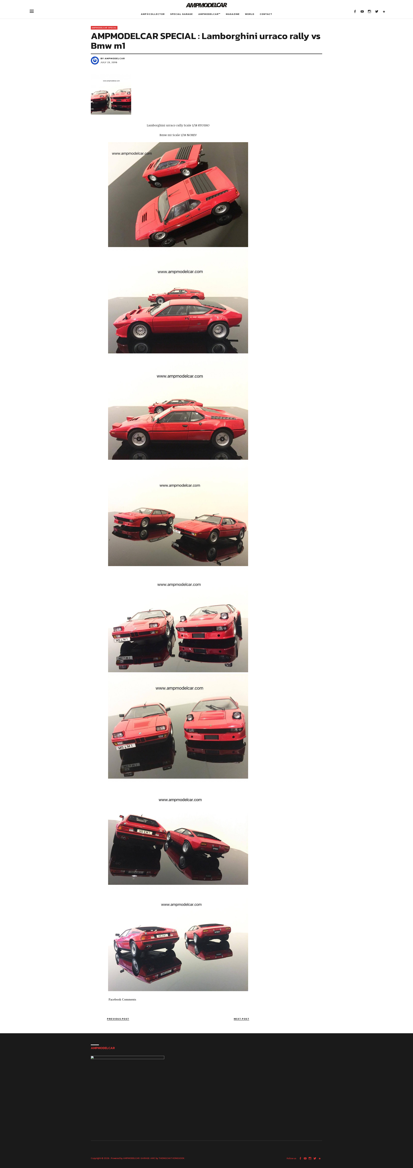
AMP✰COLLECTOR (153, 14)
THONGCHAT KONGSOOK (171, 1158)
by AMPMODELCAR (113, 58)
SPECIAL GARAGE (181, 14)
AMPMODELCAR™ (209, 14)
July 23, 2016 (109, 62)
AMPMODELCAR (131, 1158)
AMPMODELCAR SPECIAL (104, 27)
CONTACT (266, 14)
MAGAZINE (233, 14)
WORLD (249, 14)
